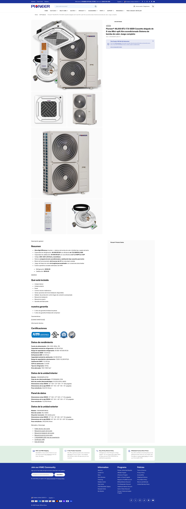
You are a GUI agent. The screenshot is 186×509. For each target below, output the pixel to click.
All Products (43, 14)
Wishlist (33, 1)
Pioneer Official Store (41, 505)
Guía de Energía (39, 442)
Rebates (46, 1)
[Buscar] (95, 6)
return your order (112, 454)
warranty (69, 454)
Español (119, 1)
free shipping (48, 454)
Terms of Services (51, 478)
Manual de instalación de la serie (44, 433)
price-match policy (143, 456)
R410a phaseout (118, 43)
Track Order (40, 1)
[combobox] (76, 6)
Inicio (36, 14)
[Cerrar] (153, 41)
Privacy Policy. (61, 478)
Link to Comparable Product (116, 47)
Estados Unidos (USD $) (132, 1)
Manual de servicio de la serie (43, 435)
